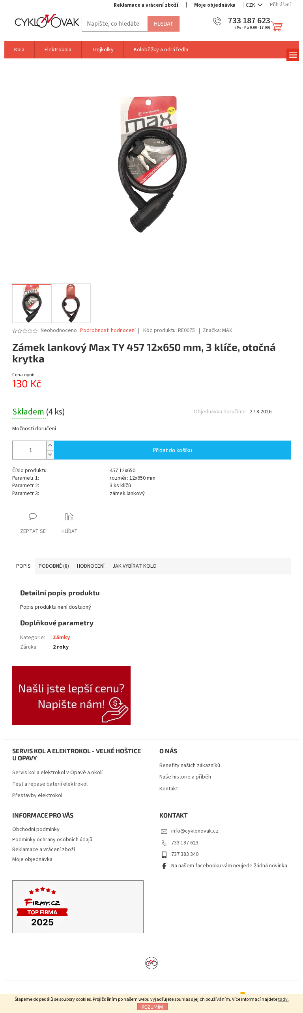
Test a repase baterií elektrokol (50, 784)
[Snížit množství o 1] (50, 454)
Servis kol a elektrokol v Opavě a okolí (57, 773)
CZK (251, 5)
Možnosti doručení (34, 429)
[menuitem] (19, 49)
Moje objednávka (215, 5)
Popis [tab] (23, 566)
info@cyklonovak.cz (195, 831)
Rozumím (152, 1006)
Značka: (217, 330)
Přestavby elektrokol (37, 795)
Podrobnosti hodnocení (108, 330)
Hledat (163, 23)
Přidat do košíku (172, 449)
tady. (283, 999)
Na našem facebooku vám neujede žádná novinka (229, 866)
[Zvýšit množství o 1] (50, 445)
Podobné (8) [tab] (54, 566)
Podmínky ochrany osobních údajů (52, 840)
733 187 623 (184, 843)
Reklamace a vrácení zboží (146, 5)
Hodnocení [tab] (91, 566)
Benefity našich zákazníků (189, 765)
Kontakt (168, 789)
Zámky (61, 638)
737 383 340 (184, 854)
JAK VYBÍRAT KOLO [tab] (134, 566)
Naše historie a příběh (185, 777)
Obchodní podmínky (36, 829)
